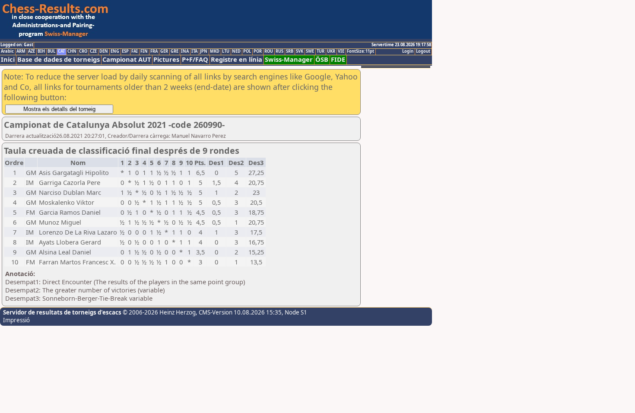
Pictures (166, 59)
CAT (61, 51)
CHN (71, 51)
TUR (320, 51)
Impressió (16, 320)
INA (185, 51)
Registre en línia (236, 59)
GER (164, 51)
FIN (144, 51)
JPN (203, 51)
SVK (299, 51)
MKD (214, 51)
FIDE (338, 59)
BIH (41, 51)
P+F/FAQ (195, 59)
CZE (93, 51)
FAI (134, 51)
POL (247, 51)
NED (236, 51)
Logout (423, 51)
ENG (115, 51)
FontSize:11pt (360, 51)
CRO (83, 51)
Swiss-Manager (289, 59)
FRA (154, 51)
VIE (341, 51)
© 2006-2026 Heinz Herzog (158, 312)
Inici (8, 59)
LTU (225, 51)
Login (407, 51)
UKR (331, 51)
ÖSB (321, 59)
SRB (289, 51)
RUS (279, 51)
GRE (174, 51)
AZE (31, 51)
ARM (20, 51)
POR (258, 51)
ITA (194, 51)
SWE (310, 51)
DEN (103, 51)
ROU (268, 51)
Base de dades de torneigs (58, 59)
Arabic (7, 51)
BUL (51, 51)
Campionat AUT (126, 59)
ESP (125, 51)
